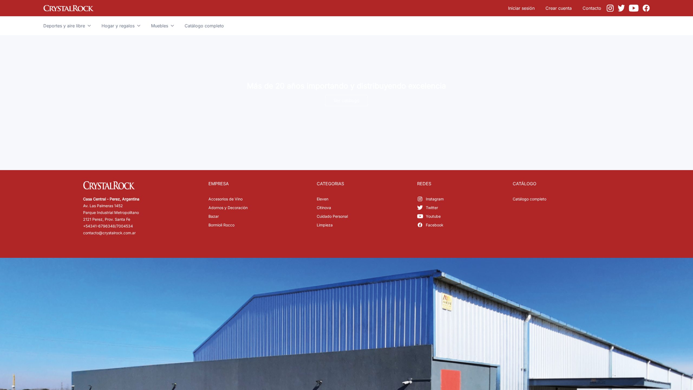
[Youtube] (634, 8)
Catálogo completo (529, 199)
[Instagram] (610, 8)
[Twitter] (621, 8)
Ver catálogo (346, 100)
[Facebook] (646, 8)
